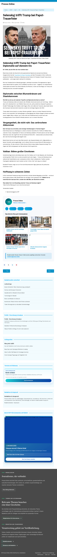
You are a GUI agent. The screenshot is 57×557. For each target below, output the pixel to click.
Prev (7, 271)
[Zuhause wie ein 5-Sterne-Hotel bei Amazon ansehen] (28, 429)
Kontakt (54, 554)
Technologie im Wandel (10, 295)
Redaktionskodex (8, 402)
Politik (23, 22)
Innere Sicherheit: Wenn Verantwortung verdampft (17, 287)
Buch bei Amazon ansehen (28, 459)
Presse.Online (8, 4)
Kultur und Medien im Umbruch (12, 298)
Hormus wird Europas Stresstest (12, 290)
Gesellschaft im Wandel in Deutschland (14, 293)
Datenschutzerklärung (48, 553)
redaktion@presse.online (13, 256)
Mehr (49, 271)
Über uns (47, 554)
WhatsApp (28, 208)
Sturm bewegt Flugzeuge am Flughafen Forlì (15, 355)
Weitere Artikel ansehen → (20, 203)
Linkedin (12, 264)
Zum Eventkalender (28, 380)
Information (40, 554)
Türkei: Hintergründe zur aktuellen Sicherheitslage (17, 304)
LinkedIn (20, 208)
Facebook (12, 208)
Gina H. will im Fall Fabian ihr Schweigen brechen (16, 352)
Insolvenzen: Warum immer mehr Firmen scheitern (17, 301)
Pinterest (16, 264)
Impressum (16, 402)
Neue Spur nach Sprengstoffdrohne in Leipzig (16, 349)
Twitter (8, 264)
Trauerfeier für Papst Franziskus (22, 75)
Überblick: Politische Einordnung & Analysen (15, 326)
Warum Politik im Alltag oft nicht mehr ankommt (16, 329)
